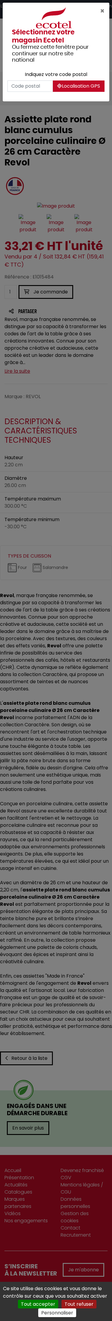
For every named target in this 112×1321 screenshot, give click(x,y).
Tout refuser (79, 1304)
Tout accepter (38, 1304)
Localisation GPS (81, 86)
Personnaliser (57, 1312)
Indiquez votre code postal (56, 74)
